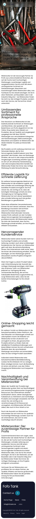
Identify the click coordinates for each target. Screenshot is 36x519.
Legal (23, 513)
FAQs (24, 500)
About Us (6, 513)
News (17, 500)
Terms (18, 513)
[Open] (31, 4)
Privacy (12, 513)
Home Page (8, 500)
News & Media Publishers (12, 48)
